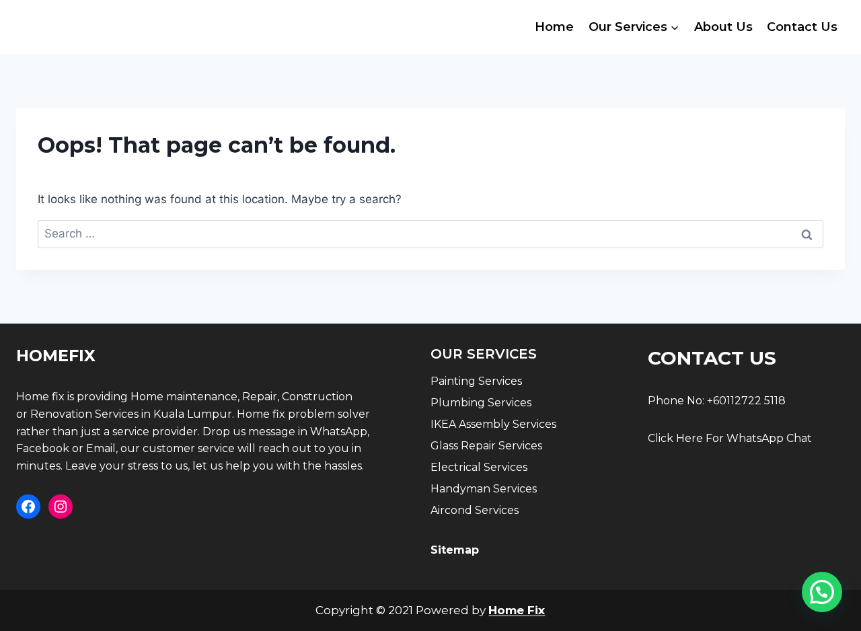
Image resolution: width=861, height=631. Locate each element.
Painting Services (476, 381)
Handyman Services (483, 488)
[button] (822, 592)
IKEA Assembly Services (493, 424)
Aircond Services (474, 510)
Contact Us (802, 27)
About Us (723, 27)
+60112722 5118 (746, 400)
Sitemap (454, 550)
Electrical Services (478, 467)
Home (554, 27)
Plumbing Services (480, 402)
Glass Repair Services (486, 445)
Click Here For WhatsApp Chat (730, 438)
